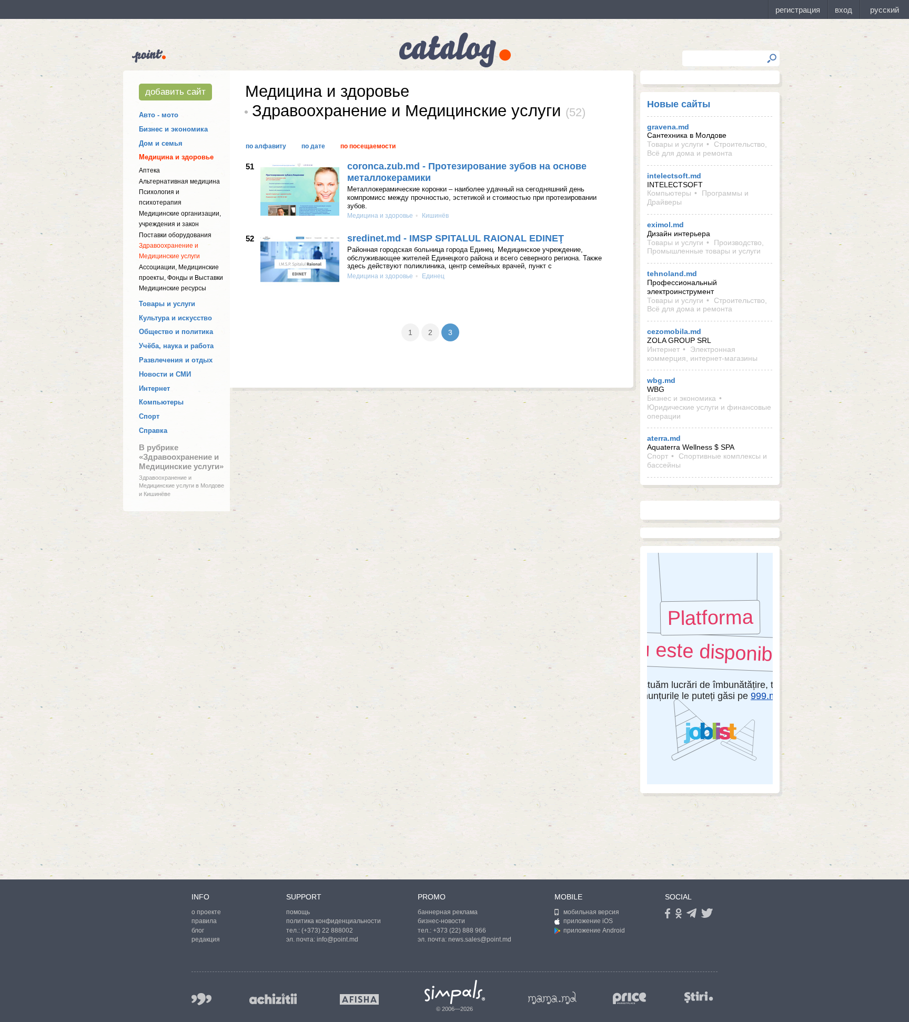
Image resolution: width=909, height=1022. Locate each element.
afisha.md (359, 999)
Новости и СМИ (165, 374)
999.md (201, 999)
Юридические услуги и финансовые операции (709, 411)
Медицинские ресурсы (172, 288)
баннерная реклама (448, 912)
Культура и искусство (175, 318)
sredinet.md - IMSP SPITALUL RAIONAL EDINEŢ (455, 238)
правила (204, 921)
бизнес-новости (441, 921)
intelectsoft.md (674, 175)
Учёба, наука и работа (176, 346)
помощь (298, 912)
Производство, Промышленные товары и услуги (705, 247)
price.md (630, 999)
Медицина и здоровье (176, 157)
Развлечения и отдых (176, 360)
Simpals (455, 992)
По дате (313, 146)
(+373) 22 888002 (327, 930)
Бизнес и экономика (173, 129)
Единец (432, 276)
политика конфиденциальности (333, 921)
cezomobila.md (674, 331)
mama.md (552, 997)
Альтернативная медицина (179, 181)
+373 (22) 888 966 (459, 930)
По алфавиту (266, 146)
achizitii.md (273, 999)
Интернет (154, 388)
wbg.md (661, 380)
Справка (153, 430)
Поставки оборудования (175, 235)
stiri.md (699, 997)
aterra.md (664, 438)
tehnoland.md (672, 273)
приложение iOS (588, 921)
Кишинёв (434, 215)
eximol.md (665, 224)
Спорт (149, 416)
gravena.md (668, 127)
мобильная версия (591, 912)
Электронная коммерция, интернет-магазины (702, 353)
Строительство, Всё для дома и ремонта (707, 148)
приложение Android (594, 930)
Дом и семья (161, 143)
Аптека (149, 170)
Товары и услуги (167, 304)
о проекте (206, 912)
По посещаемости (368, 146)
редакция (205, 939)
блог (197, 930)
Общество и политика (176, 332)
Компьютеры (161, 402)
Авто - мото (158, 115)
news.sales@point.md (479, 939)
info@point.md (337, 939)
